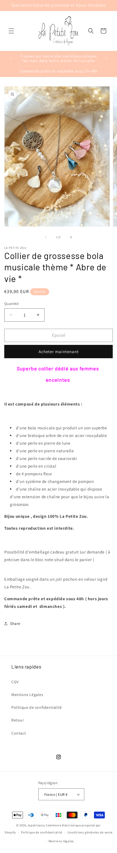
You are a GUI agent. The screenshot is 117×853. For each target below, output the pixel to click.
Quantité (11, 303)
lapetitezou (36, 825)
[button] (11, 31)
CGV (15, 681)
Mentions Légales (27, 694)
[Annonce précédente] (10, 58)
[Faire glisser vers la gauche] (46, 237)
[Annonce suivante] (106, 58)
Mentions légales (61, 841)
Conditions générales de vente (90, 832)
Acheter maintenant (59, 351)
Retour (17, 720)
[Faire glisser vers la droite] (71, 237)
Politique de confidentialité (36, 707)
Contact (18, 733)
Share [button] (15, 623)
